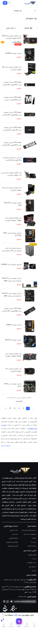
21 (19, 408)
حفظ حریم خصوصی (12, 542)
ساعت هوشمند (31, 563)
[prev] (32, 408)
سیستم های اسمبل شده (29, 530)
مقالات (34, 538)
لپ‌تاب (34, 559)
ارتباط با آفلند (32, 546)
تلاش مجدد (19, 401)
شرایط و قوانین (13, 538)
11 (23, 408)
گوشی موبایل (32, 555)
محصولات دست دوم (30, 534)
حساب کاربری (14, 530)
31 (14, 408)
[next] (6, 408)
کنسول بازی (32, 567)
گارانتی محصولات (12, 546)
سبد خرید (15, 534)
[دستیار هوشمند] (3, 614)
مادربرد (34, 571)
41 (10, 408)
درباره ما (33, 542)
